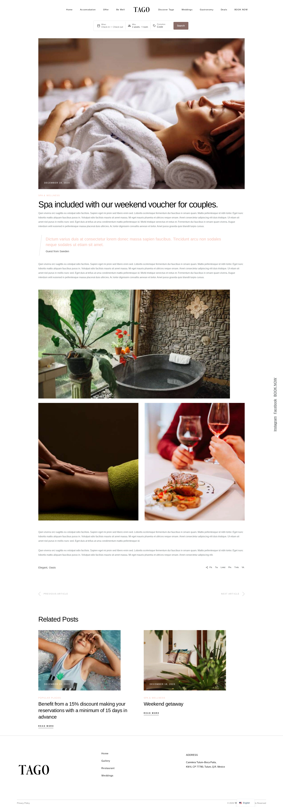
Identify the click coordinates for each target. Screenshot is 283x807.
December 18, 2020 (57, 183)
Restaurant (108, 768)
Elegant (42, 567)
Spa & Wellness (49, 195)
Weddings (107, 775)
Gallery (105, 761)
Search (181, 25)
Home (104, 753)
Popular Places (49, 698)
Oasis (52, 567)
